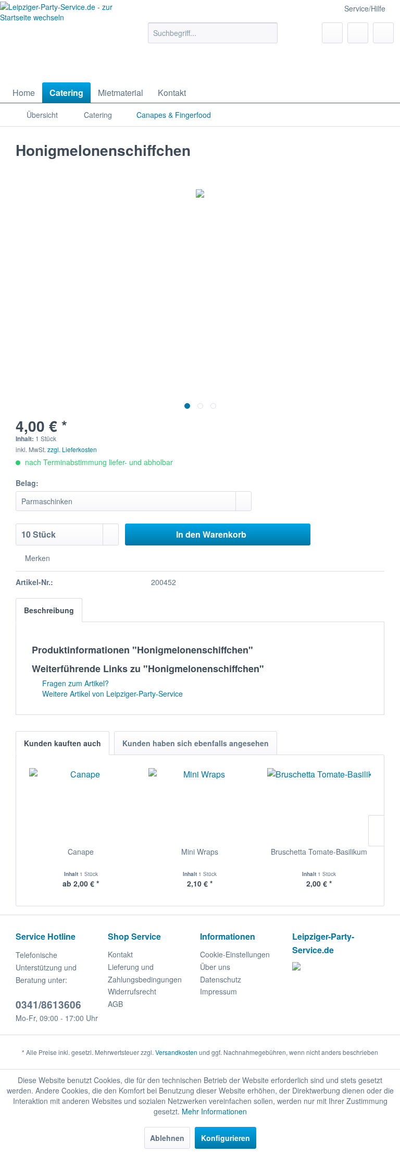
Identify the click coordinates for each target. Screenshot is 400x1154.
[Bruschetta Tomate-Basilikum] (319, 804)
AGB (115, 1004)
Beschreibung (49, 610)
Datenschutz (220, 979)
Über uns (215, 967)
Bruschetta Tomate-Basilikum (319, 851)
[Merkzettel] (332, 32)
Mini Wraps (199, 851)
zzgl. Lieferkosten (72, 449)
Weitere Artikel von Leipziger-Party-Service (111, 693)
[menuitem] (213, 32)
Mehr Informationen (214, 1111)
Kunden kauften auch (62, 743)
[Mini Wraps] (200, 804)
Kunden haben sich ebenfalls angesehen (195, 743)
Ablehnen (167, 1138)
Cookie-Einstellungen (235, 954)
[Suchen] (268, 32)
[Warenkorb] (383, 32)
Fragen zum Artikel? (74, 683)
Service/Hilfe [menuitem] (365, 8)
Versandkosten (176, 1052)
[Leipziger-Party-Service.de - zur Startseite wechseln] (57, 39)
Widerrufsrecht (132, 991)
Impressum (218, 991)
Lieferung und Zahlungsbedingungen (145, 973)
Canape (81, 851)
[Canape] (81, 804)
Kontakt (120, 954)
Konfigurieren (225, 1138)
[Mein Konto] (357, 32)
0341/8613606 (48, 1005)
